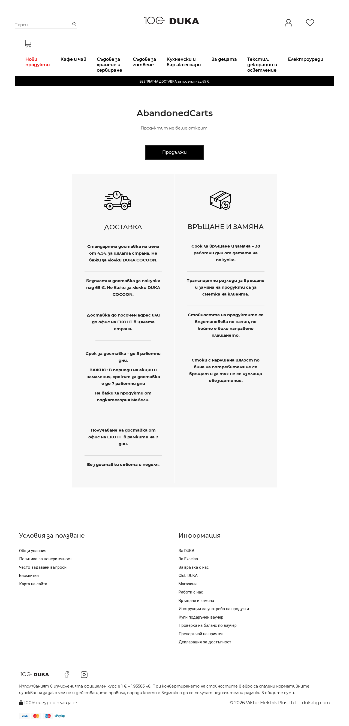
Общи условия (32, 550)
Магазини (188, 584)
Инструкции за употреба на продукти (214, 608)
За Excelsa (188, 558)
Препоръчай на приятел (201, 633)
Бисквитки (29, 575)
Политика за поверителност (45, 558)
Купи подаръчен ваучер (201, 617)
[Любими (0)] (310, 23)
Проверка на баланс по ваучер (208, 625)
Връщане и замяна (196, 600)
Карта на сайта (33, 584)
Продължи (174, 152)
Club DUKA (188, 575)
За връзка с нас (194, 567)
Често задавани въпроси (43, 567)
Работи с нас (191, 592)
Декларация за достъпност (205, 642)
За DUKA (186, 550)
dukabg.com (316, 702)
